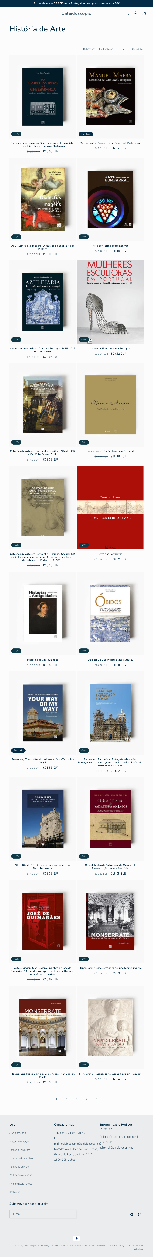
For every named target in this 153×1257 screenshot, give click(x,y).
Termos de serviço (19, 1166)
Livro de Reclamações (20, 1183)
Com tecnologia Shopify (47, 1245)
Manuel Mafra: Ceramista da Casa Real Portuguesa (110, 143)
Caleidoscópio (30, 1245)
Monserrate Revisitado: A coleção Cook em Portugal (110, 1074)
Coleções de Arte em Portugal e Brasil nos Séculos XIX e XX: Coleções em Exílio (42, 453)
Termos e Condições (19, 1150)
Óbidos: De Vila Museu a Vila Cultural (110, 660)
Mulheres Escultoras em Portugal (110, 348)
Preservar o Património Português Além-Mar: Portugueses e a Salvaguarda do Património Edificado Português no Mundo (110, 762)
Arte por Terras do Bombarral (110, 246)
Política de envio (136, 1245)
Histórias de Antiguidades (42, 660)
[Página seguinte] (97, 1099)
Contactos (14, 1192)
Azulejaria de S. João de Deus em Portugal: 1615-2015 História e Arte (43, 350)
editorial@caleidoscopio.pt (116, 1147)
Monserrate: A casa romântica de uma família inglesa (110, 968)
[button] (8, 13)
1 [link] (56, 1099)
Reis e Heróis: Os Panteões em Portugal (110, 451)
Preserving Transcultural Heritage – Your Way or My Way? (43, 761)
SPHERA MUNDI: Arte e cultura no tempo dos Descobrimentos (42, 867)
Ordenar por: (89, 49)
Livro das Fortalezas (110, 554)
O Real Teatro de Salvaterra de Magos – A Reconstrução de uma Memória (110, 867)
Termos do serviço (117, 1245)
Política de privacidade (95, 1245)
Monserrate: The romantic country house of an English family (43, 1075)
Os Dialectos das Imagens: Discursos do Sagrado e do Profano (43, 247)
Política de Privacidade (21, 1158)
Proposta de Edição (19, 1141)
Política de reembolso (20, 1175)
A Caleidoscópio (17, 1133)
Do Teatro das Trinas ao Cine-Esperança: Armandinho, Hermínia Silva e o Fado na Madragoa (43, 145)
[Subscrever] (72, 1214)
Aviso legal (139, 1249)
